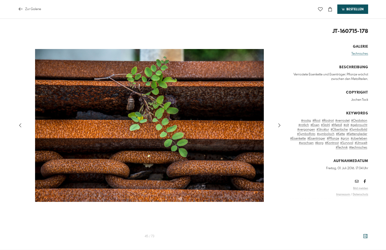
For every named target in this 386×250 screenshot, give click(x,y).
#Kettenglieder (356, 134)
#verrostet (342, 120)
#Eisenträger (316, 138)
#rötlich (303, 125)
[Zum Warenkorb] (330, 9)
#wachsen (306, 143)
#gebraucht (358, 125)
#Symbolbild (358, 129)
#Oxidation (359, 120)
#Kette (340, 134)
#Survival (346, 143)
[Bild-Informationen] (365, 236)
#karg (319, 143)
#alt (346, 125)
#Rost (316, 120)
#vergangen (306, 129)
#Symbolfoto (306, 134)
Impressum (343, 194)
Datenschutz (360, 194)
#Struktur (323, 129)
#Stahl (325, 125)
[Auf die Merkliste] (320, 9)
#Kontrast (332, 143)
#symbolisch (325, 134)
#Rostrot (328, 120)
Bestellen (354, 9)
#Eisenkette (298, 138)
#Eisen (314, 125)
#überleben (359, 138)
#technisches (358, 147)
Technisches (359, 53)
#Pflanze (333, 138)
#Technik (342, 147)
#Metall (336, 125)
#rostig (306, 120)
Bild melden (360, 188)
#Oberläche (339, 129)
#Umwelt (361, 143)
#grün (345, 138)
